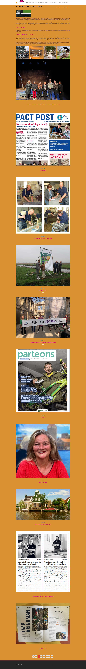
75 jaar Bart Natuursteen (43, 238)
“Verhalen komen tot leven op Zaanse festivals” (43, 105)
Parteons (43, 417)
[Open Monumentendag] (43, 504)
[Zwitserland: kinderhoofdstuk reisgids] (23, 17)
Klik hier (22, 55)
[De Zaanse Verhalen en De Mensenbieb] (43, 317)
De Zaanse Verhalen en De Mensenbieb (43, 343)
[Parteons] (43, 380)
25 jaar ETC (43, 483)
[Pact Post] (43, 139)
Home (56, 7)
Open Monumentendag (43, 525)
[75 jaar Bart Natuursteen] (43, 205)
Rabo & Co (43, 649)
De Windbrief (43, 290)
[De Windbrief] (43, 265)
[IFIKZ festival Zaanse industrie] (43, 561)
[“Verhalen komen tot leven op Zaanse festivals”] (43, 79)
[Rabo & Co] (43, 623)
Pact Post (43, 170)
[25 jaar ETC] (43, 451)
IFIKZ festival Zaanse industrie (43, 597)
